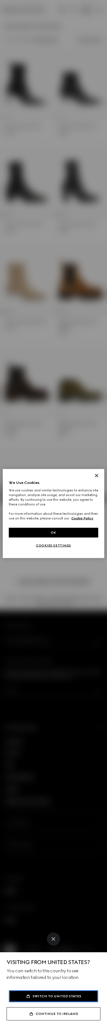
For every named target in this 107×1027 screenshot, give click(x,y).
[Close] (53, 939)
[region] (54, 513)
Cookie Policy (82, 518)
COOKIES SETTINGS (53, 545)
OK (53, 532)
